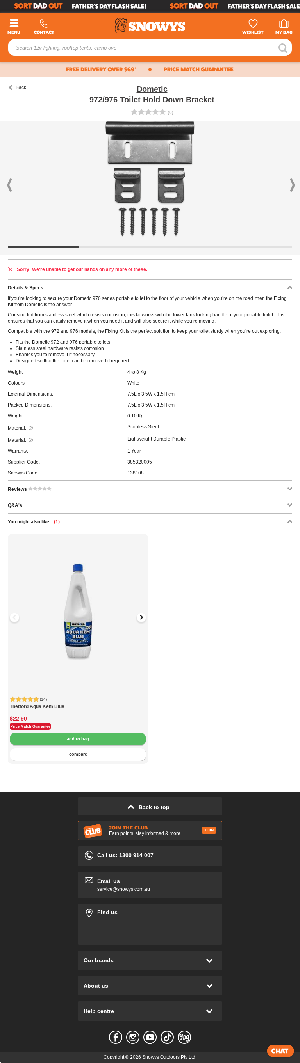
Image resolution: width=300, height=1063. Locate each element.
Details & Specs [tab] (25, 288)
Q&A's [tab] (15, 505)
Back (21, 87)
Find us (150, 911)
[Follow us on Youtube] (150, 1037)
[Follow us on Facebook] (115, 1037)
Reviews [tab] (18, 489)
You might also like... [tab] (34, 521)
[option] (78, 604)
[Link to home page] (150, 24)
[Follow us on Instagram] (132, 1037)
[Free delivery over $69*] (73, 69)
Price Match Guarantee (30, 726)
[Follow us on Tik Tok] (167, 1037)
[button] (22, 179)
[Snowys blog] (184, 1037)
